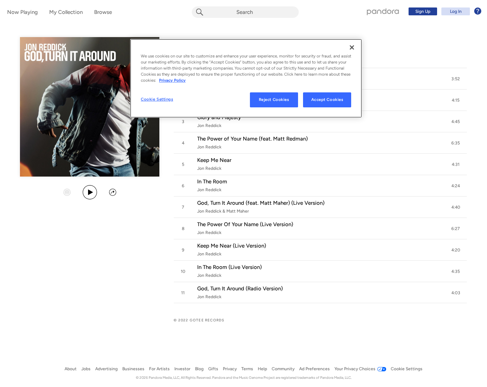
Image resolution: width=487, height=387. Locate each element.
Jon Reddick (209, 125)
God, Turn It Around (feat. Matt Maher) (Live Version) (260, 203)
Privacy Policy (172, 80)
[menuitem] (443, 11)
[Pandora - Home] (382, 11)
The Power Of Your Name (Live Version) (245, 224)
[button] (455, 78)
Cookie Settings (157, 99)
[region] (246, 78)
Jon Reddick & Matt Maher (223, 211)
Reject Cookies (274, 99)
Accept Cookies (327, 99)
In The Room (212, 181)
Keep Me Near (214, 160)
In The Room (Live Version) (229, 267)
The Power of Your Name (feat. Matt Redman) (252, 139)
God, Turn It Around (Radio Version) (240, 288)
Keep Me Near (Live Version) (231, 246)
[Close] (352, 47)
